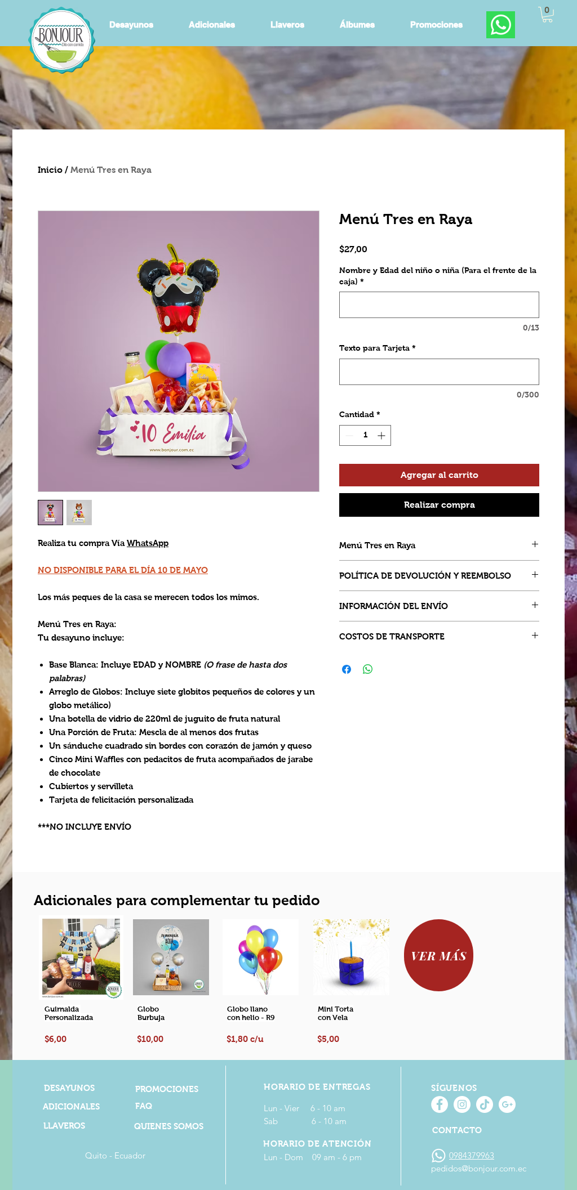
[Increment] (382, 435)
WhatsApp (147, 543)
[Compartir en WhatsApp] (368, 669)
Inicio (50, 170)
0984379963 (471, 1155)
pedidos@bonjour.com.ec (478, 1168)
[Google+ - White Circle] (507, 1104)
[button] (547, 15)
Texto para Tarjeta (377, 347)
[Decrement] (348, 435)
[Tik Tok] (484, 1104)
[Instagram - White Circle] (462, 1104)
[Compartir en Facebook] (346, 669)
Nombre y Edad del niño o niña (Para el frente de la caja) (437, 276)
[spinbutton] (365, 435)
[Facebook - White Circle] (439, 1104)
